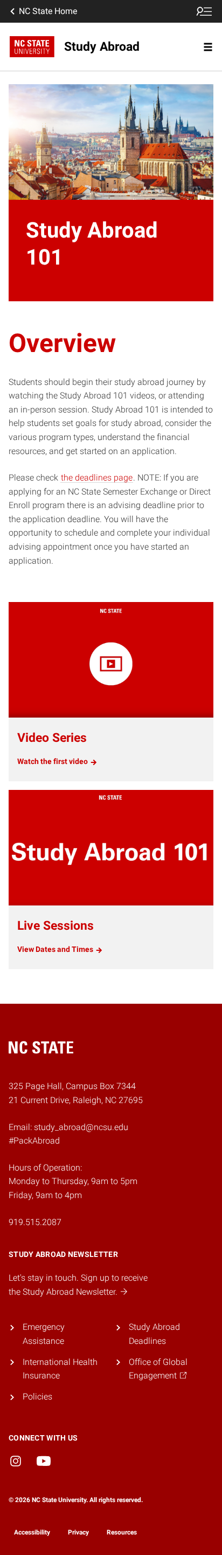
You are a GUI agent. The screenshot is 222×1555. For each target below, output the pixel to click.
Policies (37, 1396)
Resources (122, 1532)
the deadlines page (97, 477)
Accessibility (32, 1532)
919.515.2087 (35, 1222)
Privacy (78, 1532)
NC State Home (48, 11)
